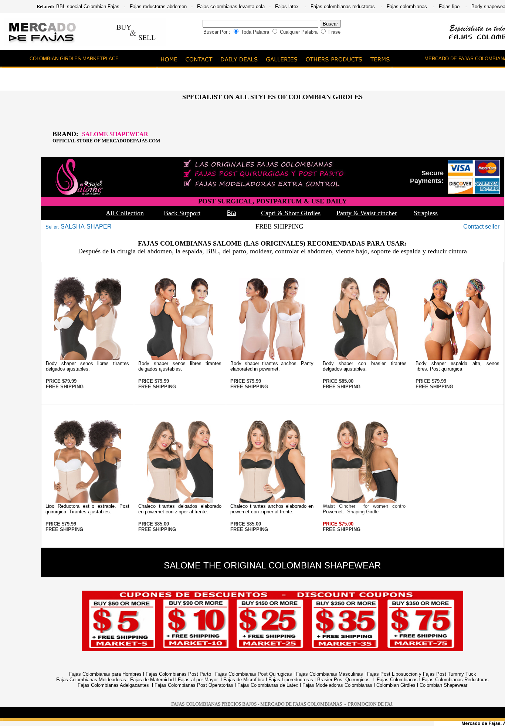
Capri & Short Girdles (291, 213)
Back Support (182, 213)
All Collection (125, 213)
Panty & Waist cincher (366, 213)
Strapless (426, 213)
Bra (231, 213)
